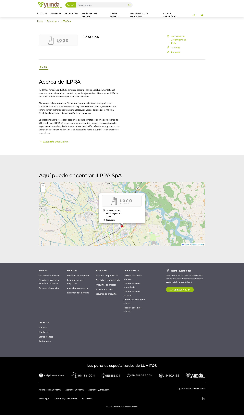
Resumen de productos (106, 293)
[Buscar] (129, 5)
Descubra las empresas (78, 275)
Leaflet (186, 244)
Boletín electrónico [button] (170, 15)
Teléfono (175, 47)
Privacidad (87, 398)
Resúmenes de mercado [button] (89, 15)
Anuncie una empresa (77, 288)
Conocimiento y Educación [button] (139, 15)
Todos (70, 5)
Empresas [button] (56, 13)
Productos (44, 332)
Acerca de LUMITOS (75, 389)
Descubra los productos (106, 275)
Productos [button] (71, 13)
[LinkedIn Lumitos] (203, 398)
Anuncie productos (104, 289)
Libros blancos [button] (114, 15)
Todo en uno (45, 341)
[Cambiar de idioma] (202, 15)
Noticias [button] (42, 13)
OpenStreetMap (198, 244)
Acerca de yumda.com (99, 389)
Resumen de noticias (49, 288)
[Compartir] (194, 15)
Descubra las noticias (49, 275)
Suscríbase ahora (180, 289)
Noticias (43, 327)
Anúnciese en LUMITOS (50, 389)
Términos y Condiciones (65, 398)
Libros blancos (46, 336)
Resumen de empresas (78, 292)
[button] (122, 226)
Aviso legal (44, 398)
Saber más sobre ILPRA (55, 141)
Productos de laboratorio (107, 280)
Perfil (43, 66)
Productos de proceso (105, 284)
